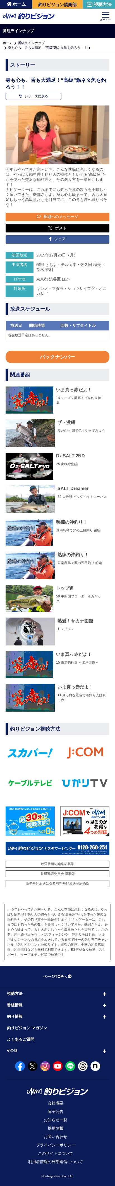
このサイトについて (55, 1153)
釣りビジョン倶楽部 (57, 4)
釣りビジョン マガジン (27, 1028)
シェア (59, 239)
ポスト (61, 228)
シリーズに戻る (36, 96)
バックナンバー (57, 357)
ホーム (19, 4)
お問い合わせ (55, 1136)
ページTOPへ (55, 976)
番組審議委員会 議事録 (57, 874)
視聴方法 (103, 4)
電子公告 (55, 1111)
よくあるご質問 (20, 1039)
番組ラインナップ (31, 43)
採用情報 (55, 1128)
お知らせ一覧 (55, 1120)
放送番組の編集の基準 (57, 864)
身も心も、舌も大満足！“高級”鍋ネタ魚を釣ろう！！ (47, 48)
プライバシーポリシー (55, 1145)
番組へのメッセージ (60, 216)
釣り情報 (15, 1016)
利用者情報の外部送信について (55, 1161)
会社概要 (55, 1103)
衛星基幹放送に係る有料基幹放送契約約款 (57, 883)
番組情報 (15, 1005)
